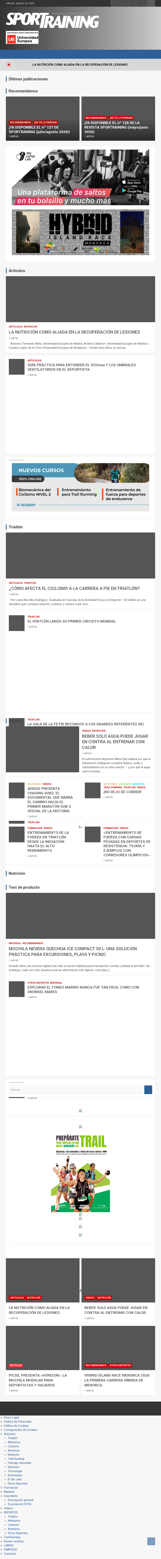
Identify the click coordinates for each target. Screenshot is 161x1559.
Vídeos (86, 730)
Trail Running (112, 787)
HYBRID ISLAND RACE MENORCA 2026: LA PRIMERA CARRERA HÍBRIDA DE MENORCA (117, 1380)
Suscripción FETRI (19, 1504)
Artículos (16, 326)
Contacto (10, 1553)
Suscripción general (20, 1500)
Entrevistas (15, 1475)
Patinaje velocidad (19, 1463)
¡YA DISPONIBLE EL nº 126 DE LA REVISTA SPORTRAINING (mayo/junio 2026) (116, 127)
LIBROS (9, 1545)
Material (15, 943)
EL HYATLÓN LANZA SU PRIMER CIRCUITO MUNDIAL (71, 621)
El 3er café (15, 1479)
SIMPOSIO (10, 1549)
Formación (34, 828)
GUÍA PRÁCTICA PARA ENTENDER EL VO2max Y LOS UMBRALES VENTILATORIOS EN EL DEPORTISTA (81, 367)
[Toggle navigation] (11, 54)
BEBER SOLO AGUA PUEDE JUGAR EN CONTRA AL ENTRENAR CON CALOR (115, 742)
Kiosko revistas (14, 1541)
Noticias (16, 1365)
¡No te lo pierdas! (45, 122)
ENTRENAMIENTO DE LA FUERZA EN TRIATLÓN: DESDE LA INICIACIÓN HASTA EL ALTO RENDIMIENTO (48, 841)
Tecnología (15, 1471)
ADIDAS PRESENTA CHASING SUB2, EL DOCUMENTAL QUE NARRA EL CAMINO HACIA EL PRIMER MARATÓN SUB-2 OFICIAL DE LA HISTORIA (50, 799)
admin (14, 136)
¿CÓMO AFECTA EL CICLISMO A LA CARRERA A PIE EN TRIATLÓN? (74, 588)
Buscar (148, 1089)
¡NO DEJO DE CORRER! (122, 792)
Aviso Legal (11, 1417)
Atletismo (34, 784)
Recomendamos (20, 122)
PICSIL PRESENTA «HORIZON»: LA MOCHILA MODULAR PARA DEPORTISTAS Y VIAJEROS (38, 1380)
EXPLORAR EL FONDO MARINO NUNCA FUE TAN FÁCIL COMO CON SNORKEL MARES (83, 989)
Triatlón (30, 583)
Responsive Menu (151, 3)
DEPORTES (11, 1512)
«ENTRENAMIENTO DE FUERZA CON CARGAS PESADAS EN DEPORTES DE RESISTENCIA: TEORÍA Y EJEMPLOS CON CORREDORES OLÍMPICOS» (127, 843)
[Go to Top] (151, 1541)
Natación (138, 784)
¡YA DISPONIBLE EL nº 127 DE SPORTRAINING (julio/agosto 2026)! (39, 129)
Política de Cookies (16, 1425)
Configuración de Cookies (20, 1430)
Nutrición (30, 326)
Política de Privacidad (17, 1421)
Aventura (13, 1450)
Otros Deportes (38, 982)
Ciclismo (125, 784)
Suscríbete (11, 1496)
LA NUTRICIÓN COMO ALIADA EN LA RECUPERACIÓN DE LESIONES (74, 332)
